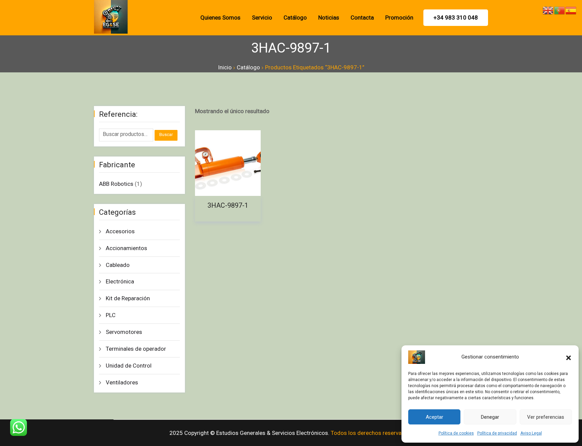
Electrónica (120, 281)
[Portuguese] (559, 9)
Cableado (118, 265)
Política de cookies (456, 433)
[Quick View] (211, 137)
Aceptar (434, 417)
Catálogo (295, 17)
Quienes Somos (220, 17)
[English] (548, 9)
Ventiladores (122, 382)
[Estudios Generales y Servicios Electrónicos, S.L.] (139, 17)
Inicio (225, 67)
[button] (568, 357)
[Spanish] (571, 9)
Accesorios (120, 231)
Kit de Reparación (128, 298)
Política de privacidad (497, 433)
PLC (111, 315)
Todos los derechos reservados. (372, 433)
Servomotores (124, 332)
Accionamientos (126, 248)
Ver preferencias (545, 417)
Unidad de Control (129, 365)
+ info (231, 163)
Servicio (262, 17)
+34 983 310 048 (455, 17)
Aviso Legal (531, 433)
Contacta (362, 17)
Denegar (490, 417)
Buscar (166, 134)
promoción (399, 17)
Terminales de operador (136, 348)
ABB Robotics (116, 183)
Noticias (328, 17)
